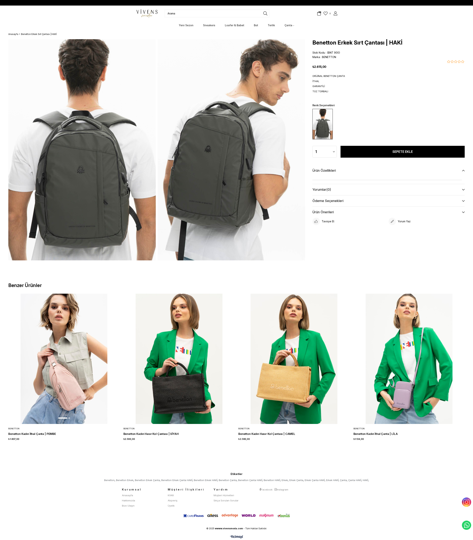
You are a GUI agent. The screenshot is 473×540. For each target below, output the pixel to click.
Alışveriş (172, 500)
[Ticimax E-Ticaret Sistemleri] (236, 537)
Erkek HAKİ (332, 480)
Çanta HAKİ (354, 480)
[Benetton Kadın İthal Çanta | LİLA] (409, 359)
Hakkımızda (128, 500)
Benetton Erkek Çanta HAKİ (176, 480)
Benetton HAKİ (272, 480)
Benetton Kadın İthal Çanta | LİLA (375, 434)
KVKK (171, 495)
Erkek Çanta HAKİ (315, 480)
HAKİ (365, 480)
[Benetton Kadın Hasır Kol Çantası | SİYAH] (179, 359)
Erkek (285, 480)
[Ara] (265, 13)
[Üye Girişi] (335, 13)
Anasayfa (127, 495)
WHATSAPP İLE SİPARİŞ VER (466, 525)
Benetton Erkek (124, 480)
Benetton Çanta (228, 480)
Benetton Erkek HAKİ (205, 480)
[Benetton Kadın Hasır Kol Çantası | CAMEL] (294, 359)
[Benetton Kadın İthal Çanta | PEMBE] (64, 359)
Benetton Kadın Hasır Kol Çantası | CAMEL (266, 434)
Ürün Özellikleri (324, 170)
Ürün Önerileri (323, 212)
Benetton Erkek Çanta (147, 480)
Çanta (343, 480)
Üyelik (171, 505)
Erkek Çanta (296, 480)
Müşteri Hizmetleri (224, 495)
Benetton (109, 480)
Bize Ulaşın (128, 505)
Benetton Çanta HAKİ (250, 480)
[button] (62, 418)
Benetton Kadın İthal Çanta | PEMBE (32, 434)
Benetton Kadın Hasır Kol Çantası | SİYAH (151, 434)
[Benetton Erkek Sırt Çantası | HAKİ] (322, 124)
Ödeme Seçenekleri (327, 201)
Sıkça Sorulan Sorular (226, 500)
